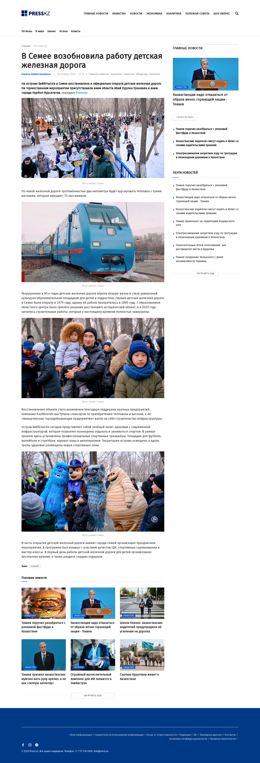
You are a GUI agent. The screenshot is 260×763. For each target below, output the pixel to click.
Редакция (185, 734)
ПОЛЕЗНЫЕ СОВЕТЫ (197, 13)
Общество (142, 74)
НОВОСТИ (136, 13)
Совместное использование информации (119, 734)
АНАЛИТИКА (173, 13)
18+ (195, 734)
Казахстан (117, 74)
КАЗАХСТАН (119, 13)
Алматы (75, 31)
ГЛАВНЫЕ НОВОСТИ (96, 13)
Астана (63, 31)
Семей (35, 566)
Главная (26, 46)
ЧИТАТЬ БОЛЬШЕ (185, 117)
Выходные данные (211, 734)
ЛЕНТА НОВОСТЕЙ (185, 172)
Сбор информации (81, 734)
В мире (39, 31)
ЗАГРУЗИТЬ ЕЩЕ (93, 695)
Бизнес (51, 31)
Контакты (230, 734)
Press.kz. (82, 92)
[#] (36, 12)
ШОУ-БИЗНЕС (222, 13)
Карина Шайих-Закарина (36, 74)
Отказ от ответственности (161, 734)
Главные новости (99, 74)
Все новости (40, 46)
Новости (129, 74)
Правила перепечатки (223, 738)
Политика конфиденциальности (188, 738)
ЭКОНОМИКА (154, 13)
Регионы (27, 31)
